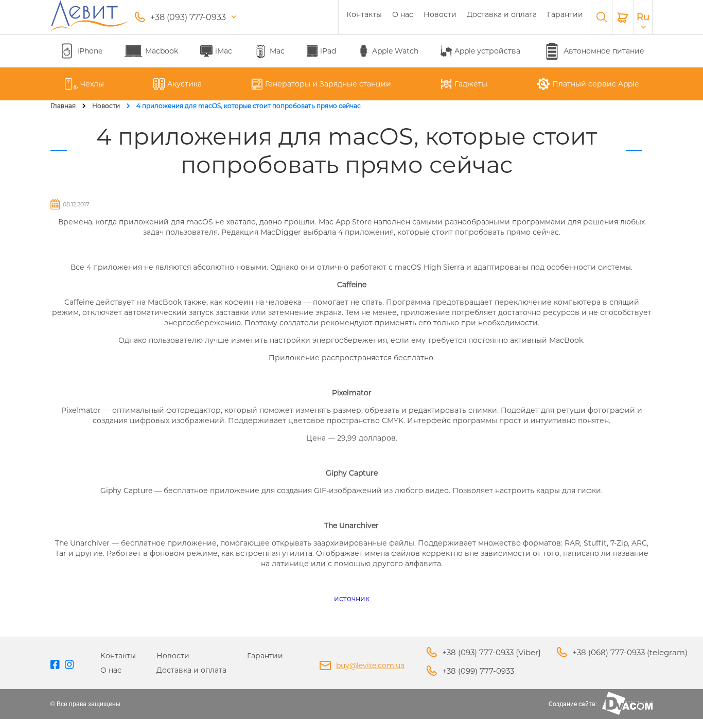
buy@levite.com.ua (370, 665)
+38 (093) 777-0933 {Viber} (491, 652)
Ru (643, 17)
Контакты (364, 14)
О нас (402, 14)
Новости (440, 14)
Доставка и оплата (502, 14)
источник (352, 598)
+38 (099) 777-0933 (478, 671)
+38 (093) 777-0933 (188, 17)
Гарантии (565, 14)
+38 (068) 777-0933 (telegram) (630, 652)
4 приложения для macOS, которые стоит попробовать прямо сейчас (248, 106)
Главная (63, 106)
